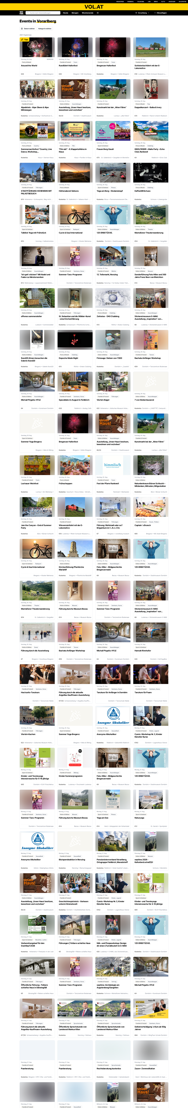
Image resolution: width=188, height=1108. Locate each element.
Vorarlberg (142, 13)
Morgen (75, 13)
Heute (65, 13)
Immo (156, 1)
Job (149, 1)
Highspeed (120, 1)
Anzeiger (172, 1)
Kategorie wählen (44, 28)
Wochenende (87, 13)
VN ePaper (182, 1)
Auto (163, 1)
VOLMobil (140, 1)
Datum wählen (29, 28)
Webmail (130, 1)
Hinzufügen (162, 13)
